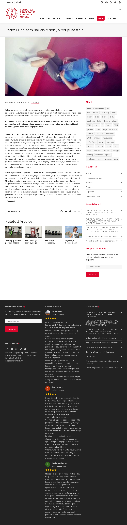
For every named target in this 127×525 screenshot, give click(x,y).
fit (102, 125)
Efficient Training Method (107, 121)
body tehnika (98, 108)
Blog (91, 18)
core (114, 113)
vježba (108, 155)
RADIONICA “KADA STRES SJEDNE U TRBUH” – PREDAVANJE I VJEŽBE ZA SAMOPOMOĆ (101, 213)
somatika (107, 151)
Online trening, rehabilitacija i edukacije (101, 236)
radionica (99, 146)
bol (108, 108)
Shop (100, 18)
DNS (112, 117)
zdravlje (108, 159)
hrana (98, 129)
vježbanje (91, 159)
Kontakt (112, 18)
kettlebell (100, 134)
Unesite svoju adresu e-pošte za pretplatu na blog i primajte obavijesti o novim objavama (103, 257)
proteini (90, 146)
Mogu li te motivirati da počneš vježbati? (102, 241)
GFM (116, 125)
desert (89, 117)
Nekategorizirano (93, 196)
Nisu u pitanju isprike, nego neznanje (31, 243)
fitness (108, 125)
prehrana (110, 142)
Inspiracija (35, 102)
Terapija (68, 18)
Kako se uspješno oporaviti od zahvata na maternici (102, 362)
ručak (116, 146)
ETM (89, 125)
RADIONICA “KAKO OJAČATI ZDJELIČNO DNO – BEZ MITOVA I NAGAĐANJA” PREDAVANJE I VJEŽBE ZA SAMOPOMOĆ (102, 230)
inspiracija (113, 129)
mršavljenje (107, 138)
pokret (101, 142)
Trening (57, 18)
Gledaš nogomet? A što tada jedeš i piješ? (102, 368)
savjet (89, 151)
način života (91, 142)
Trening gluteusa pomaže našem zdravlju (13, 243)
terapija (116, 151)
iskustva (90, 134)
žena (116, 159)
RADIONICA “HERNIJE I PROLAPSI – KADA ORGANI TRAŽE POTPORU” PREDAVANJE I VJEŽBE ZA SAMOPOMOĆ (103, 221)
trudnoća (99, 155)
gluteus (90, 129)
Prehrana (89, 187)
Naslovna (45, 18)
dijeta (97, 117)
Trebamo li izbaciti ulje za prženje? (99, 347)
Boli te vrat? (90, 357)
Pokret (88, 173)
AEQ (89, 108)
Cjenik (18, 2)
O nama (9, 2)
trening (90, 155)
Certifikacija (105, 113)
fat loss (96, 125)
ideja (105, 129)
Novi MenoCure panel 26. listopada (99, 352)
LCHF (89, 138)
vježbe (100, 159)
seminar (97, 151)
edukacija (91, 121)
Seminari (89, 183)
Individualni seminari (94, 178)
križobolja (110, 134)
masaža (97, 138)
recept (108, 146)
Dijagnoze (81, 18)
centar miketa (92, 113)
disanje (105, 117)
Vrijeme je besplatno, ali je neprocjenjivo (72, 243)
